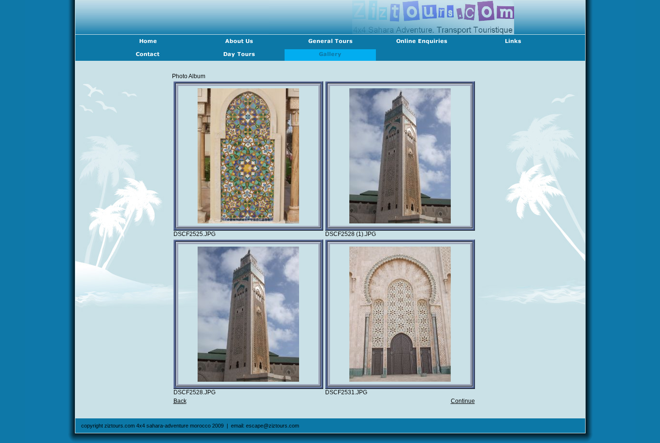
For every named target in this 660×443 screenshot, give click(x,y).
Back (180, 401)
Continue (463, 401)
